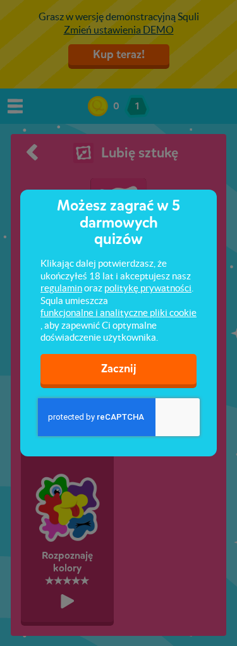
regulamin (61, 288)
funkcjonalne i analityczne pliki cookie (118, 312)
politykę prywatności (147, 288)
